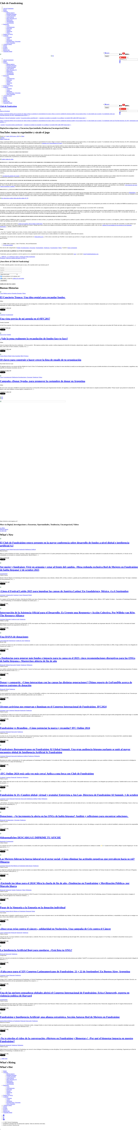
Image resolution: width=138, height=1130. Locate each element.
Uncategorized (53, 247)
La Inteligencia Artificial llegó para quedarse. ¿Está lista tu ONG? (36, 950)
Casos (7, 25)
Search (107, 53)
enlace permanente (72, 247)
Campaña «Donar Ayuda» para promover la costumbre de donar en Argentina (42, 381)
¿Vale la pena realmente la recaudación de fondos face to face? (34, 338)
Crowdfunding (10, 22)
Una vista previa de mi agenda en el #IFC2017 (25, 318)
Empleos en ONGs (8, 34)
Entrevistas (9, 28)
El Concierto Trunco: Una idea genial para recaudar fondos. (32, 297)
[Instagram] (120, 61)
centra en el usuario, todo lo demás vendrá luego (30, 223)
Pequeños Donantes (11, 14)
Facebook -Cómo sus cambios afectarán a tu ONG (13, 258)
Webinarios (9, 40)
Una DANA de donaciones (14, 636)
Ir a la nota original (8, 245)
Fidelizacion (9, 20)
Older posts (3, 1058)
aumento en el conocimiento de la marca (52, 143)
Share (5, 111)
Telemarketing (10, 21)
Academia (5, 35)
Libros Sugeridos (10, 43)
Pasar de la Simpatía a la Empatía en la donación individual (32, 907)
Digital (5, 10)
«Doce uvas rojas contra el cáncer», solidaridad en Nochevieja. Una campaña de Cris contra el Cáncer (55, 928)
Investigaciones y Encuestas (13, 41)
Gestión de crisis (15, 619)
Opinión (8, 30)
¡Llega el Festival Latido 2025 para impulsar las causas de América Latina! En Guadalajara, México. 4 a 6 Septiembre (64, 591)
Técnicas (5, 11)
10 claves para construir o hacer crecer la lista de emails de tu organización (40, 359)
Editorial (8, 665)
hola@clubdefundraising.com (90, 254)
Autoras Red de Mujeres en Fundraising (15, 911)
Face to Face (3, 334)
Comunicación (9, 595)
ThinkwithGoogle (38, 236)
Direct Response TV (11, 18)
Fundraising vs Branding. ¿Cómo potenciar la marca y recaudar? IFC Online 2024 (45, 728)
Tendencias (9, 31)
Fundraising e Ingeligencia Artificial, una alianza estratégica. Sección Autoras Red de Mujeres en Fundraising (60, 1017)
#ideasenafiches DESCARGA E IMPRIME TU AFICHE (30, 837)
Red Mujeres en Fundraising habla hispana (22, 865)
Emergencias (12, 640)
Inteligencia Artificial (30, 549)
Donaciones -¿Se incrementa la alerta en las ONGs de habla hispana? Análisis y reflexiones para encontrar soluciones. (64, 816)
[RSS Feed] (119, 62)
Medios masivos (10, 12)
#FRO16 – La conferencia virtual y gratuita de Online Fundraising (17, 256)
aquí (75, 254)
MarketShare (132, 192)
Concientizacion (10, 27)
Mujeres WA (6, 50)
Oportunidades (39, 247)
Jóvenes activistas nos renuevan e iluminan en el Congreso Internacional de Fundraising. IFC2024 (53, 706)
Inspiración (6, 24)
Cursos (8, 38)
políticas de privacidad (18, 278)
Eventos (5, 47)
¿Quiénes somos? (7, 44)
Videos (8, 33)
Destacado (25, 595)
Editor (22, 136)
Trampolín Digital (7, 51)
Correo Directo (10, 17)
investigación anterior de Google (11, 176)
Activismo (2, 595)
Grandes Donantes (11, 15)
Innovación (16, 549)
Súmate (5, 45)
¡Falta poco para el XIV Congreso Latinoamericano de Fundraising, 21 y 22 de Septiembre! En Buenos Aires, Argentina (65, 971)
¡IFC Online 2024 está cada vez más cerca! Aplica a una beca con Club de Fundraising (47, 773)
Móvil (22, 356)
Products (5, 48)
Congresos (9, 37)
